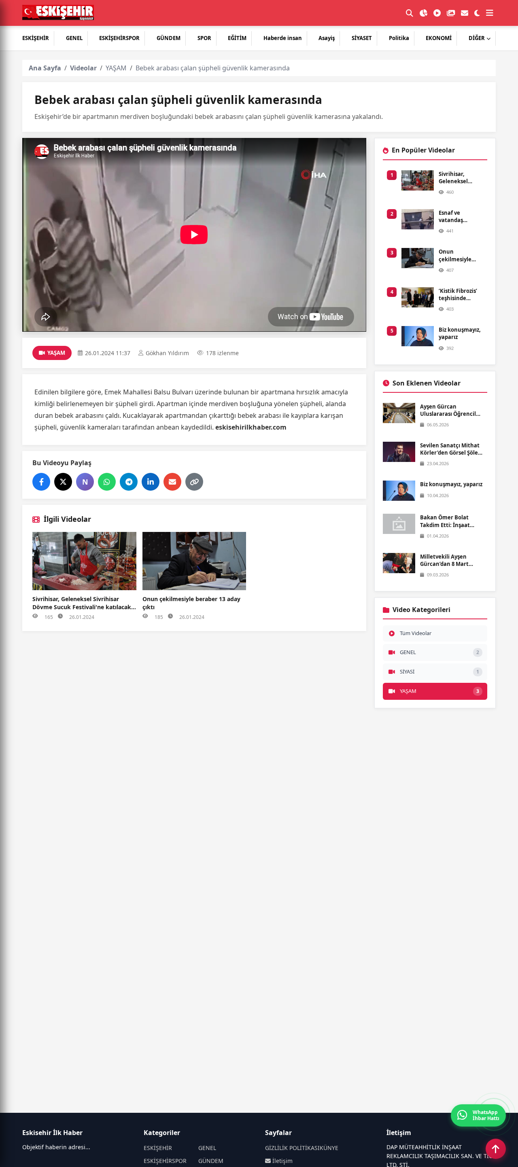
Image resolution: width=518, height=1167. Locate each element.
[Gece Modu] (477, 13)
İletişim (282, 1161)
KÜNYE (329, 1148)
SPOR (204, 38)
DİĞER (477, 38)
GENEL (74, 38)
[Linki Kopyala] (194, 482)
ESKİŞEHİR (35, 38)
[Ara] (409, 13)
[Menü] (490, 13)
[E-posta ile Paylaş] (172, 482)
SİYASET (362, 38)
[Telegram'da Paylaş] (129, 482)
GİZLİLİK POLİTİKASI (292, 1148)
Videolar (83, 68)
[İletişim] (465, 13)
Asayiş (326, 38)
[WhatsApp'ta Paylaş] (107, 482)
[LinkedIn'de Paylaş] (150, 482)
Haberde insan (282, 38)
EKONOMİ (439, 38)
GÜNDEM (168, 38)
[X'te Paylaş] (63, 482)
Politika (399, 38)
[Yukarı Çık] (496, 1149)
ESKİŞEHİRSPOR (119, 38)
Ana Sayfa (45, 68)
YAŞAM (116, 68)
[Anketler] (423, 13)
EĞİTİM (237, 38)
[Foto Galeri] (450, 13)
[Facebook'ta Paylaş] (41, 482)
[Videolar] (437, 13)
